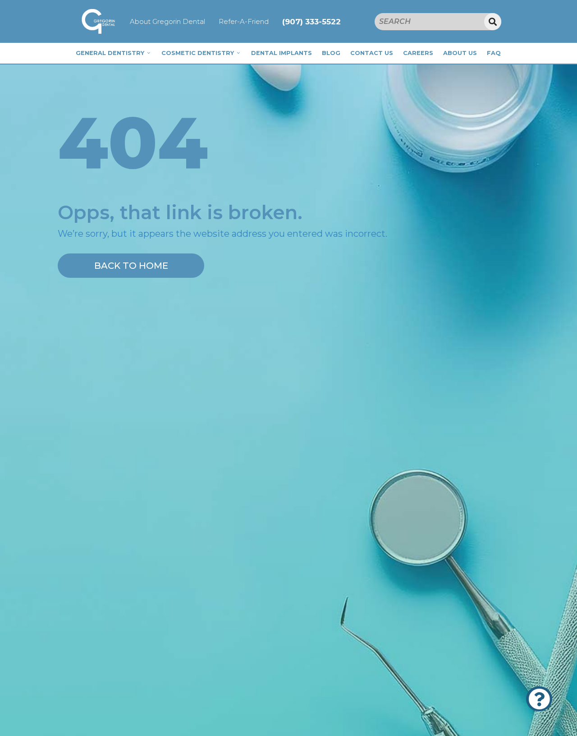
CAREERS (418, 53)
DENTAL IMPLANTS (281, 53)
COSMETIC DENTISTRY (197, 53)
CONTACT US (371, 53)
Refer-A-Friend (244, 21)
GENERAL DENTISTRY (110, 53)
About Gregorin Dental (167, 21)
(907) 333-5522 (311, 21)
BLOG (331, 53)
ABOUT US (460, 53)
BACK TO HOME (131, 265)
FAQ (494, 53)
